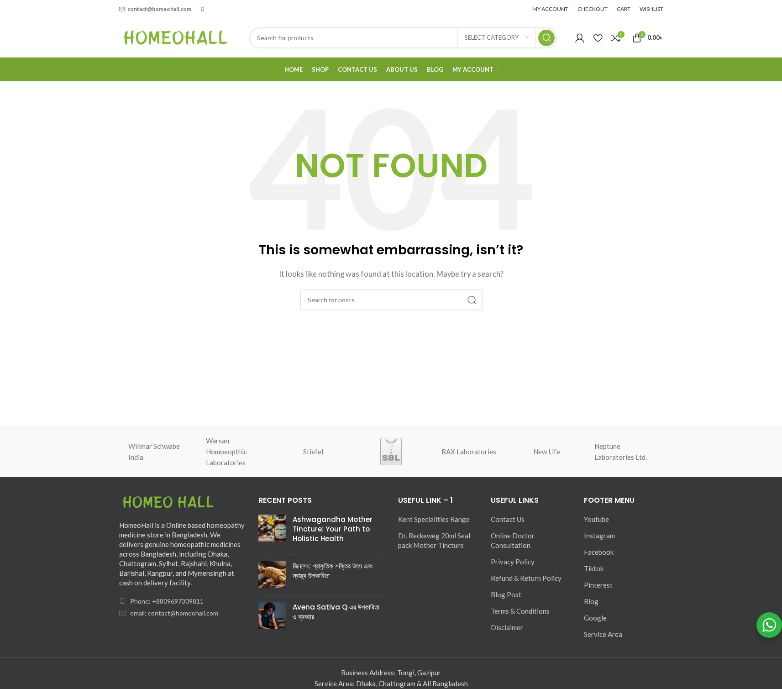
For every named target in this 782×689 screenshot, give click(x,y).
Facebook (599, 552)
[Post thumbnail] (272, 531)
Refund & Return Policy (526, 578)
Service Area (603, 634)
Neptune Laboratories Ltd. (620, 451)
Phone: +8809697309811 (167, 601)
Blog (591, 601)
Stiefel (313, 451)
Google (595, 618)
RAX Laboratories (468, 451)
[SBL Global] (391, 451)
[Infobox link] (155, 9)
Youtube (596, 519)
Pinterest (598, 585)
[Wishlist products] (598, 38)
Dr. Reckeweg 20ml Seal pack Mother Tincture (434, 540)
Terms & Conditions (520, 611)
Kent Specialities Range (434, 519)
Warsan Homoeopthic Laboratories (226, 452)
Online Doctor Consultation (513, 540)
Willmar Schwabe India (154, 451)
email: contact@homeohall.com (174, 613)
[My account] (580, 38)
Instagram (599, 535)
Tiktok (594, 568)
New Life (546, 451)
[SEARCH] (546, 38)
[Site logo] (175, 36)
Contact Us (508, 519)
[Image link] (169, 502)
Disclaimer (507, 627)
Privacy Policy (513, 562)
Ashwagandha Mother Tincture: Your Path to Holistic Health (333, 529)
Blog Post (506, 594)
